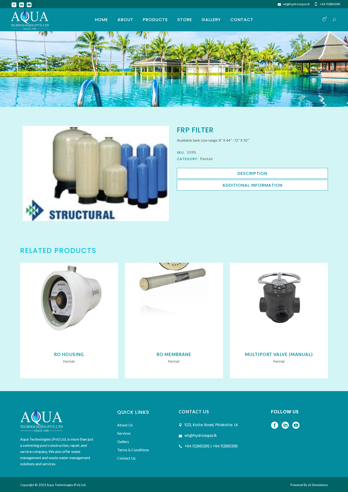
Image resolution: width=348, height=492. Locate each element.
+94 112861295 (329, 4)
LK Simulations (318, 485)
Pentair (207, 158)
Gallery (123, 441)
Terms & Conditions (133, 449)
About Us (125, 425)
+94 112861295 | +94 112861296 (211, 446)
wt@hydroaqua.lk (296, 4)
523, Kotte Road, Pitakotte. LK (211, 425)
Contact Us (126, 458)
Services (124, 433)
